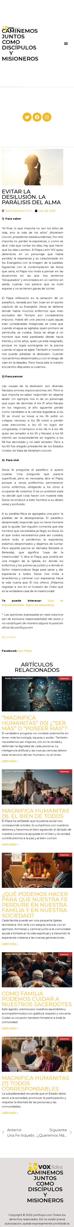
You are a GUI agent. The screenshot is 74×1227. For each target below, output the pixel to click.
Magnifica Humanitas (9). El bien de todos (35, 813)
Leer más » (10, 761)
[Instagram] (46, 117)
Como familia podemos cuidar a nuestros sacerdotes (37, 999)
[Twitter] (27, 117)
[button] (66, 43)
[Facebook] (37, 117)
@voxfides (9, 637)
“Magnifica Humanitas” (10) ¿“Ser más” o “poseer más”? (35, 723)
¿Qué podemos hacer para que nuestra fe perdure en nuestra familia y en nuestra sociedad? (35, 905)
